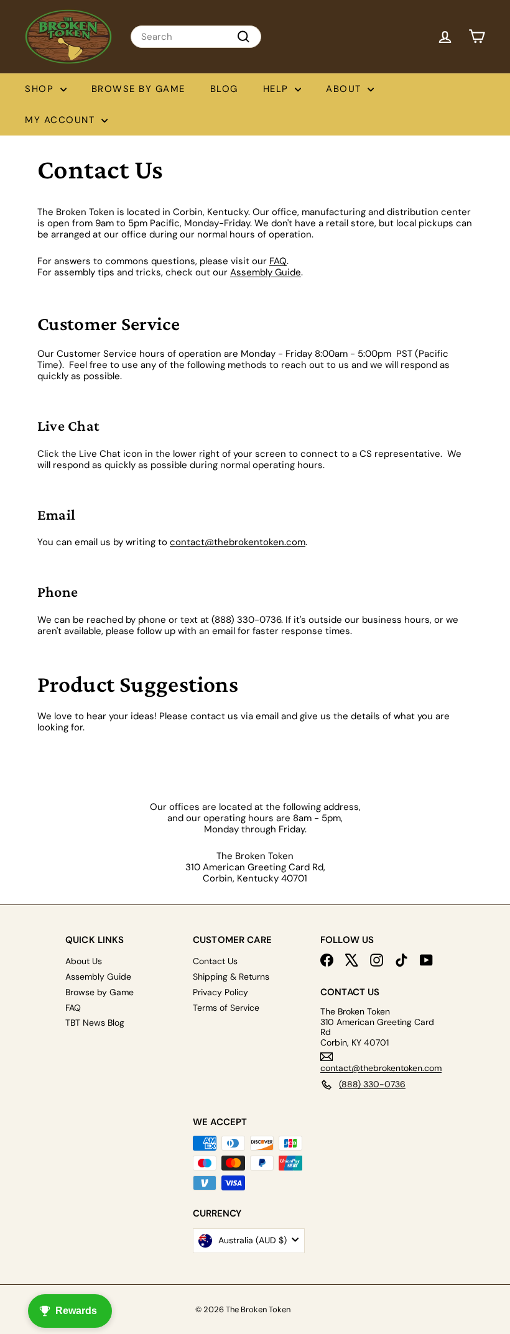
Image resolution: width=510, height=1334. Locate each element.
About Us (83, 961)
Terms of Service (226, 1007)
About (345, 89)
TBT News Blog (94, 1022)
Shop (41, 89)
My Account (61, 120)
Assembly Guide (265, 272)
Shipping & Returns (231, 976)
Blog (224, 89)
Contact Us (215, 961)
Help (277, 89)
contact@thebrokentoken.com (237, 542)
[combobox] (196, 36)
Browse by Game (138, 89)
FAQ (278, 261)
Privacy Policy (220, 992)
